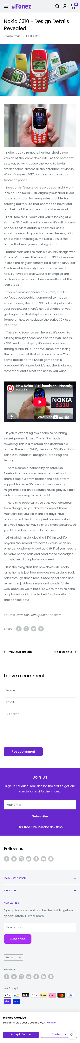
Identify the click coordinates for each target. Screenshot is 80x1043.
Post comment (23, 751)
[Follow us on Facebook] (6, 859)
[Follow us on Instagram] (21, 859)
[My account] (65, 6)
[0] (72, 6)
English (10, 957)
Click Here (50, 1022)
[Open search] (57, 6)
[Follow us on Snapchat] (51, 859)
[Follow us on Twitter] (14, 859)
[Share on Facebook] (19, 628)
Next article (63, 652)
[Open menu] (6, 6)
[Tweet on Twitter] (33, 628)
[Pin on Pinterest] (26, 628)
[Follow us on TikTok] (36, 859)
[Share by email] (41, 628)
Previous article (20, 652)
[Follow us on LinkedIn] (43, 859)
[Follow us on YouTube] (28, 859)
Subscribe (40, 816)
